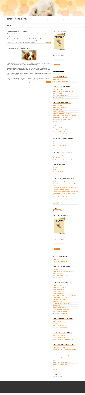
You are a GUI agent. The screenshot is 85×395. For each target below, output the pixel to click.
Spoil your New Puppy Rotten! (59, 155)
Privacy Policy (60, 210)
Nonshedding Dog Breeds (58, 109)
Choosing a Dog (29, 42)
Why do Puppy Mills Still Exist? (59, 145)
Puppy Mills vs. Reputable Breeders (60, 147)
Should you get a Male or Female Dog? (60, 133)
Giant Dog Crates (56, 173)
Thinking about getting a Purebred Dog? (20, 48)
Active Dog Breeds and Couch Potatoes (61, 129)
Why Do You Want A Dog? (58, 89)
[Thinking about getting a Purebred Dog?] (29, 50)
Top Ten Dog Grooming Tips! (59, 181)
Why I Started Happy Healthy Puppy (60, 81)
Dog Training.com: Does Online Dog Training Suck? (63, 159)
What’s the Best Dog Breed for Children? (61, 113)
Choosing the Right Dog (58, 79)
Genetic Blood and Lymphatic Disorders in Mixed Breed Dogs (65, 191)
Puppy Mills (55, 143)
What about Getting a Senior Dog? (60, 117)
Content (33, 42)
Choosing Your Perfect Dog (58, 105)
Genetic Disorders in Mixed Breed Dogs (61, 189)
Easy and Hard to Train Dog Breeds (60, 131)
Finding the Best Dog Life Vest (59, 171)
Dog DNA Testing (60, 19)
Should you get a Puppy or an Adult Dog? (61, 119)
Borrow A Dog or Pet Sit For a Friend (60, 95)
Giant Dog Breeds (56, 125)
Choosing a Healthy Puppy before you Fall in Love (63, 91)
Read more (48, 42)
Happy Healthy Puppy (17, 18)
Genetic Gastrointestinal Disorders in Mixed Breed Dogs (64, 187)
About (71, 19)
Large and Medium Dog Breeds (59, 127)
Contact (76, 19)
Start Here (67, 19)
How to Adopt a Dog (57, 93)
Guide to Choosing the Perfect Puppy (47, 19)
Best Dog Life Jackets (57, 169)
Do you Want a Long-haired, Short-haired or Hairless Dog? (64, 115)
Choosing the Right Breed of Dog (59, 107)
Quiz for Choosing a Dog (58, 97)
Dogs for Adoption (57, 141)
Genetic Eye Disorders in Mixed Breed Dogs (62, 196)
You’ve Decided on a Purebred (17, 31)
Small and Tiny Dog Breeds (58, 111)
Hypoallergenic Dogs (57, 121)
